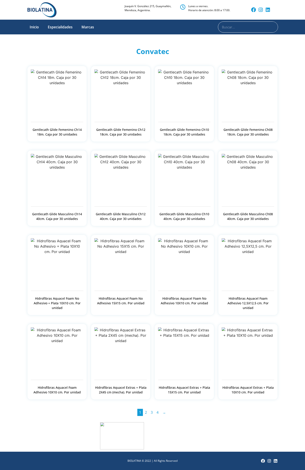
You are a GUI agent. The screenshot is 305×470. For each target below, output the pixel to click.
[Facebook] (253, 9)
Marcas (87, 27)
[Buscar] (272, 27)
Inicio (34, 27)
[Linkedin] (267, 9)
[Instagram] (260, 9)
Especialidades (60, 27)
